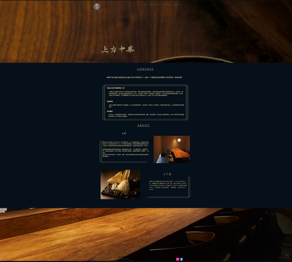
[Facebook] (181, 259)
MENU (159, 4)
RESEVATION (167, 4)
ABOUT (152, 4)
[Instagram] (177, 259)
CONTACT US (177, 4)
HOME (146, 4)
